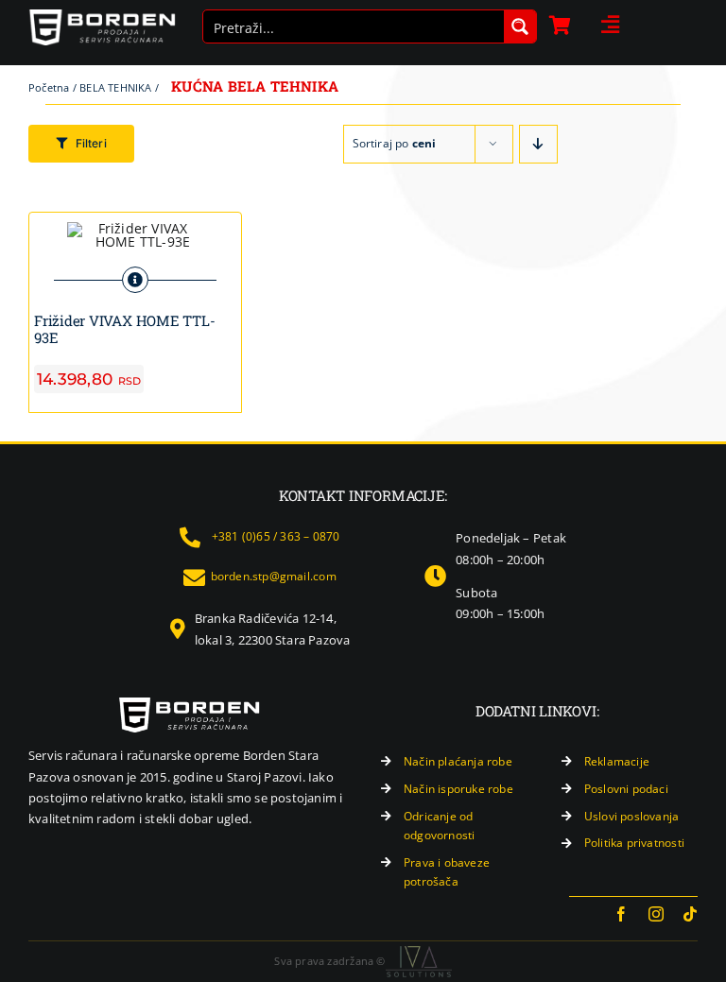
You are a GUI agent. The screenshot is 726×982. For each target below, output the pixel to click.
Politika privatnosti (634, 843)
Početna (48, 87)
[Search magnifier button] (520, 26)
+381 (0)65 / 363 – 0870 (276, 536)
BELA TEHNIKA (115, 87)
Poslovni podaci (626, 789)
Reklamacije (616, 761)
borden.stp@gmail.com (274, 576)
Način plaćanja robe (458, 761)
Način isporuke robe (458, 789)
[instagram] (656, 914)
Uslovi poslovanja (632, 816)
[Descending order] (538, 144)
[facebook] (621, 914)
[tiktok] (690, 914)
